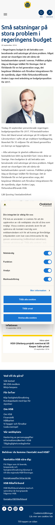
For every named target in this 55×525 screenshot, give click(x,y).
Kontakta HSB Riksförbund (15, 499)
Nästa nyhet (44, 340)
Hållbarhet (9, 420)
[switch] (48, 262)
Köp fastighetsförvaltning (16, 397)
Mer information (38, 290)
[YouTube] (10, 509)
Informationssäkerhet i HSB (17, 440)
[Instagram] (15, 509)
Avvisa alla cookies (27, 318)
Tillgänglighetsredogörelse (17, 443)
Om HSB (8, 414)
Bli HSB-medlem (12, 384)
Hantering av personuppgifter (18, 437)
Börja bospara (10, 387)
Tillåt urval (27, 308)
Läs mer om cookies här (41, 516)
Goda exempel (11, 426)
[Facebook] (4, 509)
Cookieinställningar (43, 513)
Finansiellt (9, 417)
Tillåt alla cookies (27, 299)
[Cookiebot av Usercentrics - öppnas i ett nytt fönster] (39, 205)
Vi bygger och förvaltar (15, 423)
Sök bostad (9, 380)
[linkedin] (21, 509)
